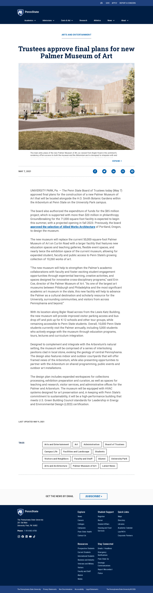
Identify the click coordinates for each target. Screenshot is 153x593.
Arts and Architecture (55, 466)
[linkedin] (113, 171)
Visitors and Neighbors (56, 458)
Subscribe (92, 496)
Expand (116, 161)
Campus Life (50, 451)
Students (100, 451)
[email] (123, 171)
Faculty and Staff (83, 458)
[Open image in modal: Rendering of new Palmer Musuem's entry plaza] (77, 106)
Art (76, 444)
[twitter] (104, 171)
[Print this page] (132, 171)
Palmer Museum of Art (84, 466)
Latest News (108, 466)
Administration (92, 444)
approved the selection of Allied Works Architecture (62, 226)
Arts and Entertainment (76, 35)
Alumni (102, 458)
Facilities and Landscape (76, 451)
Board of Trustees (114, 444)
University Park (119, 458)
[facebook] (95, 171)
